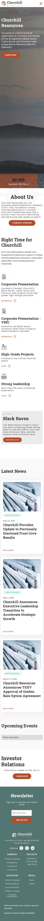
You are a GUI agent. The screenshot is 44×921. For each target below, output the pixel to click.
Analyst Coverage (12, 891)
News (32, 880)
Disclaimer (8, 908)
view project (12, 439)
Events (31, 884)
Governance (12, 866)
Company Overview (22, 223)
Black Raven (32, 859)
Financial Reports (12, 884)
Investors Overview (12, 880)
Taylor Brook (32, 864)
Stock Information (12, 887)
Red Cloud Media (28, 913)
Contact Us (12, 870)
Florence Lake (31, 861)
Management (12, 863)
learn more (10, 55)
